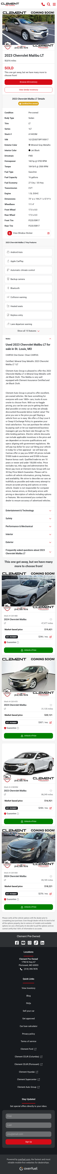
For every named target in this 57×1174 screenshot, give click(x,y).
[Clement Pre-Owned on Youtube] (22, 942)
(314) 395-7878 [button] (30, 969)
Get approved (28, 1018)
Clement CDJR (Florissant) (27, 1064)
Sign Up (28, 1142)
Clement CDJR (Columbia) (27, 1056)
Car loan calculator (28, 1026)
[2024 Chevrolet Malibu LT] (28, 592)
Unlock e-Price (30, 650)
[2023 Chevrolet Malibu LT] (28, 763)
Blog (28, 996)
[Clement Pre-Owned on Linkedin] (41, 942)
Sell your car (28, 1011)
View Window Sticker (23, 233)
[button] (43, 4)
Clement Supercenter (27, 1079)
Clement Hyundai (27, 1072)
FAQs (28, 1003)
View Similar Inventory (28, 90)
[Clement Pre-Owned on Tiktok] (35, 942)
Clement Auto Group (26, 1087)
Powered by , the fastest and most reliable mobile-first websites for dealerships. (28, 1161)
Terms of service (28, 1041)
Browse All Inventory (28, 82)
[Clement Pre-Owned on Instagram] (28, 942)
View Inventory (28, 988)
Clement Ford (27, 1049)
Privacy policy (28, 1034)
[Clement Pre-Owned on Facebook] (16, 942)
